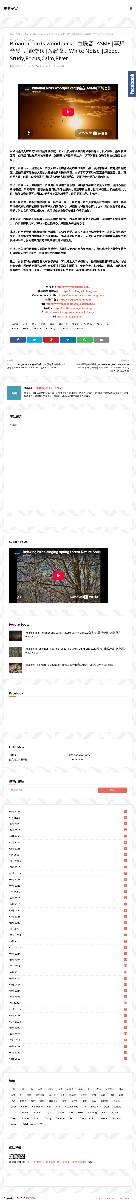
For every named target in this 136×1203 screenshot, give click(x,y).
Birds (99, 324)
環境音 (75, 324)
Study (48, 1118)
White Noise (78, 328)
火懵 (60, 1089)
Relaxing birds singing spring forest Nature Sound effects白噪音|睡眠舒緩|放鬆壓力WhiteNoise (75, 650)
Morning (25, 1112)
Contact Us (125, 1198)
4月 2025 (68, 910)
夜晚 (99, 1089)
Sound (64, 328)
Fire (84, 1106)
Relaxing (51, 328)
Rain (80, 1112)
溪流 (42, 1100)
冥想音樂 (40, 1095)
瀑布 (94, 1100)
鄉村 (33, 1100)
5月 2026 (68, 830)
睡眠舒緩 (63, 324)
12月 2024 (68, 935)
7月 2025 (68, 892)
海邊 (62, 1095)
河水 (34, 324)
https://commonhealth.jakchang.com (81, 295)
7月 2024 (68, 966)
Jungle (117, 1106)
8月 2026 (68, 811)
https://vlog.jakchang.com (75, 299)
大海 (13, 1089)
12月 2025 (68, 861)
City (58, 1106)
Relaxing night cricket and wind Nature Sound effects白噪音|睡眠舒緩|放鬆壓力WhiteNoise (72, 634)
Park (71, 1112)
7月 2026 (68, 817)
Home (12, 754)
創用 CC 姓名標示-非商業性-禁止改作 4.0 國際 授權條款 (56, 1162)
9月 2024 (68, 953)
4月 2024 (68, 984)
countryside (71, 1106)
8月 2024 (68, 960)
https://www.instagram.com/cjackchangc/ (69, 312)
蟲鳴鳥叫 (88, 324)
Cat (49, 1106)
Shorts (115, 1112)
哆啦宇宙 (11, 8)
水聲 (40, 1089)
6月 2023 (68, 1046)
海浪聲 (52, 1095)
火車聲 (50, 1089)
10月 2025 (68, 873)
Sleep (14, 1118)
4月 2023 (68, 1059)
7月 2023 (68, 1040)
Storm (37, 1118)
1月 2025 (68, 929)
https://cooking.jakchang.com (80, 291)
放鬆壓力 (110, 1089)
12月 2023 (68, 1009)
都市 (94, 1095)
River (104, 1112)
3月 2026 (68, 842)
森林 (52, 324)
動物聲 (72, 1095)
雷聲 (65, 1100)
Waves (14, 1124)
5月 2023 (68, 1052)
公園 (31, 1089)
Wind (43, 1124)
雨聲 (13, 1095)
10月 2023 (68, 1021)
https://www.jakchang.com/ (73, 286)
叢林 (85, 1100)
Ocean (60, 1112)
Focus (15, 328)
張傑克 (84, 1095)
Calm (110, 324)
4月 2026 (68, 836)
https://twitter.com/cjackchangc (73, 308)
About (110, 1198)
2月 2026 (68, 848)
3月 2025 (68, 916)
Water (104, 1118)
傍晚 (112, 1095)
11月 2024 (68, 941)
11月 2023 (68, 1015)
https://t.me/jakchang (70, 316)
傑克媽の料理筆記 (18, 759)
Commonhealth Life (80, 759)
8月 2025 (68, 885)
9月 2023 (68, 1028)
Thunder (60, 1118)
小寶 (22, 1089)
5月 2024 (68, 978)
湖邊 (13, 1100)
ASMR (117, 1100)
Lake (13, 1112)
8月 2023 (68, 1034)
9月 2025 (68, 879)
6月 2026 (68, 824)
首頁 (12, 33)
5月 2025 (68, 904)
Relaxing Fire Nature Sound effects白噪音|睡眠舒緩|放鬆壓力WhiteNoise (68, 664)
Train (72, 1118)
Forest (26, 328)
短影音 (23, 1100)
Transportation (88, 1118)
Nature (37, 328)
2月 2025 (68, 923)
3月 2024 (68, 991)
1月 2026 (68, 855)
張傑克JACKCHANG (22, 66)
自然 (25, 324)
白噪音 (19, 33)
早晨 (80, 1089)
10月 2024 (68, 947)
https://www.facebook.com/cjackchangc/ (70, 303)
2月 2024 (68, 997)
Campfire (37, 1106)
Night (49, 1112)
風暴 (29, 1095)
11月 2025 (68, 867)
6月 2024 (68, 972)
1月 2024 (68, 1003)
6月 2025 (68, 898)
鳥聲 (43, 324)
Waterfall (117, 1118)
